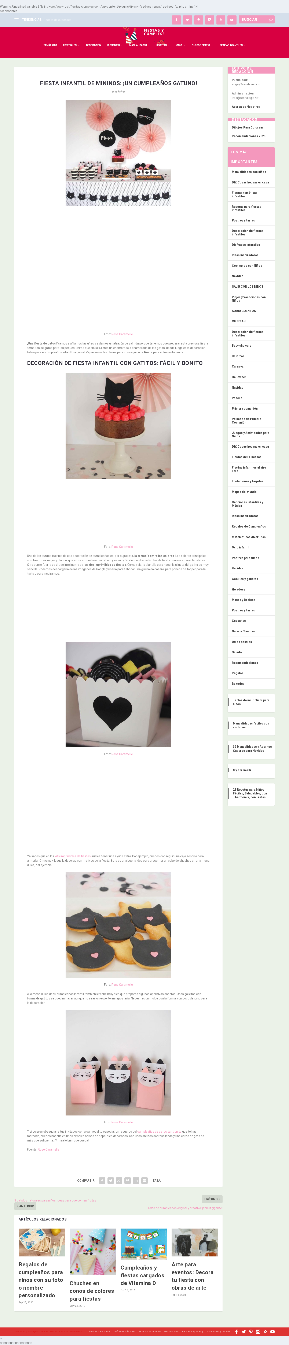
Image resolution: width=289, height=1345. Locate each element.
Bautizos (238, 356)
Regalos (238, 673)
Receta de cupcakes (58, 20)
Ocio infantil (240, 547)
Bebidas (237, 568)
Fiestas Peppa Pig (192, 1331)
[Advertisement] (118, 239)
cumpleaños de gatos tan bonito (159, 1131)
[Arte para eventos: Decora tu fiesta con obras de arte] (195, 1243)
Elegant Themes (39, 1331)
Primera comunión (245, 408)
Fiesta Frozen (171, 1331)
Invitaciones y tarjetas (247, 481)
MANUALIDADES (138, 45)
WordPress (76, 1331)
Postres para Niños (245, 558)
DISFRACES (113, 45)
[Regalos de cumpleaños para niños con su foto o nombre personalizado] (42, 1243)
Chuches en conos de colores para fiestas (92, 1291)
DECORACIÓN (93, 45)
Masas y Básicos (243, 599)
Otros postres (242, 642)
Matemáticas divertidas (249, 537)
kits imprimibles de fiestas (73, 856)
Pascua (237, 398)
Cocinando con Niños (247, 265)
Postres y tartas (243, 220)
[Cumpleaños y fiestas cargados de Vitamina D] (144, 1244)
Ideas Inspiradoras (245, 255)
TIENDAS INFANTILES (230, 45)
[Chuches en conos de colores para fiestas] (93, 1252)
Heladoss (238, 589)
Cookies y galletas (245, 579)
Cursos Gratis (201, 45)
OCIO (179, 45)
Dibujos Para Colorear (247, 127)
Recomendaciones (245, 662)
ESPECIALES (69, 45)
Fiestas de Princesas (246, 457)
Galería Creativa (243, 631)
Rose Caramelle (122, 334)
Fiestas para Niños (99, 1331)
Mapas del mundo (244, 491)
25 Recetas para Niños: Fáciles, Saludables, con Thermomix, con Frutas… (250, 793)
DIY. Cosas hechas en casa (250, 182)
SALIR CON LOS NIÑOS (247, 286)
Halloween (239, 377)
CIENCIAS (238, 321)
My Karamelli (242, 770)
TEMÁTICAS (50, 45)
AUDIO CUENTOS (244, 311)
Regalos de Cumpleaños (249, 526)
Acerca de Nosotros (246, 106)
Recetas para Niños (150, 1331)
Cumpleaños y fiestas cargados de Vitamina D (142, 1275)
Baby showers (241, 345)
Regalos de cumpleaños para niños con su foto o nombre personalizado (41, 1280)
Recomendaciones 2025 (249, 136)
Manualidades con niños (249, 172)
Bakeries (238, 683)
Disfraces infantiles (246, 244)
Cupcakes (239, 620)
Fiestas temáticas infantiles (244, 194)
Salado (237, 652)
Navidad (238, 276)
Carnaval (238, 366)
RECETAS (161, 45)
